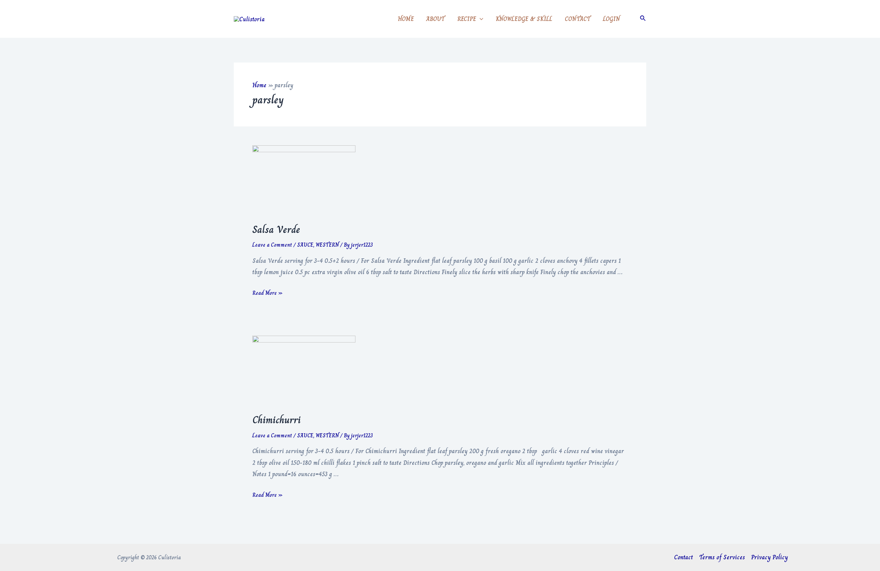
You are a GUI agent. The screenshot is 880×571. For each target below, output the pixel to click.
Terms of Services (722, 557)
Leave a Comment (272, 244)
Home (259, 85)
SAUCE (305, 244)
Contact (683, 557)
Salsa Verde (276, 229)
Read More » (267, 293)
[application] (479, 19)
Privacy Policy (769, 557)
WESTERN (327, 244)
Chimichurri (276, 420)
